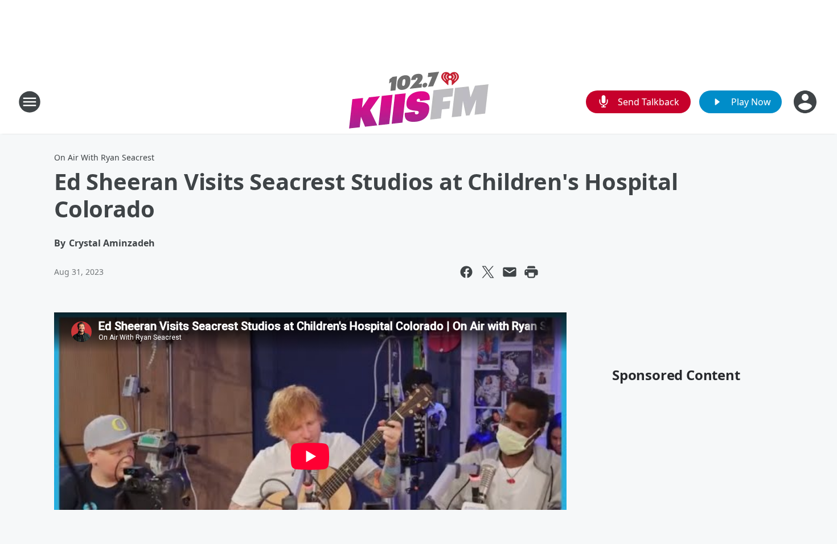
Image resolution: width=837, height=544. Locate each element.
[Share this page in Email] (510, 272)
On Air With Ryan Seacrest (104, 157)
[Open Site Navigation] (29, 101)
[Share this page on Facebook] (466, 272)
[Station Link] (419, 101)
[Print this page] (531, 272)
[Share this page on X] (488, 272)
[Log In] (806, 101)
